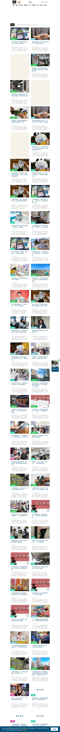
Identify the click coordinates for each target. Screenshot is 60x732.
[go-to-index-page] (31, 2)
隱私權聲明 (24, 730)
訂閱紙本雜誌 (14, 2)
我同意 (54, 729)
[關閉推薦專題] (59, 360)
